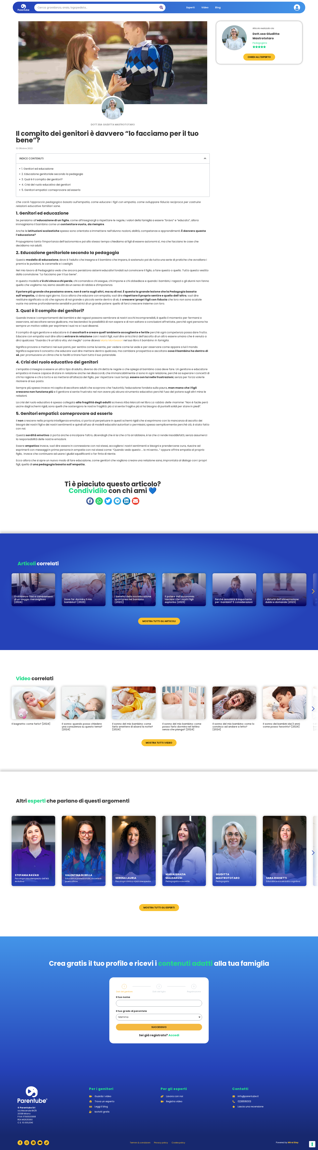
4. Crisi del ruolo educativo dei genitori (46, 185)
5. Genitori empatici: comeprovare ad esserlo (51, 190)
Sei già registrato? (159, 1035)
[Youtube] (39, 1142)
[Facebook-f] (20, 1142)
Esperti (190, 7)
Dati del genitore (124, 992)
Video (205, 7)
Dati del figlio (159, 992)
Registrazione (194, 992)
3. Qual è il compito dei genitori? (42, 179)
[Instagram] (26, 1142)
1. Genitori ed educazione (37, 169)
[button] (205, 158)
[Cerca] (161, 7)
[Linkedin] (33, 1142)
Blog (218, 7)
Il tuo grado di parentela (131, 1011)
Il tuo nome (123, 997)
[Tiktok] (46, 1142)
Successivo (159, 1027)
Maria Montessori (111, 340)
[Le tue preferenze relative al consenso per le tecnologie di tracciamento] (312, 1144)
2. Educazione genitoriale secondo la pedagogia (52, 174)
